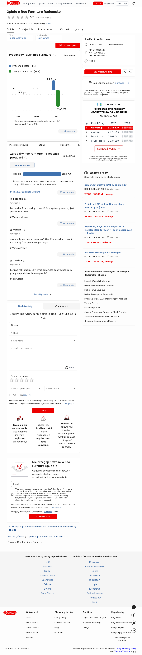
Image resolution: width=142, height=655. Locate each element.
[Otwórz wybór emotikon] (66, 367)
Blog (56, 627)
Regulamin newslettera (121, 622)
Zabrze (47, 584)
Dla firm (98, 3)
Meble (92, 61)
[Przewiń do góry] (133, 607)
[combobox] (39, 341)
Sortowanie (42, 35)
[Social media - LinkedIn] (133, 623)
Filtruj (11, 35)
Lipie (94, 584)
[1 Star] (11, 380)
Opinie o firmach (45, 3)
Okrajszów (94, 579)
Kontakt (29, 637)
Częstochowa (47, 575)
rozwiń (48, 23)
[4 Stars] (26, 380)
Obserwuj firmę (43, 516)
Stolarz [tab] (42, 145)
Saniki (95, 571)
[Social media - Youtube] (133, 630)
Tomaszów (95, 597)
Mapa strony (32, 622)
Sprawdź (120, 83)
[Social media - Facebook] (133, 615)
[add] (133, 615)
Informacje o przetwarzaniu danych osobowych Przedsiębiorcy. (42, 528)
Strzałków (94, 575)
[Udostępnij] (124, 71)
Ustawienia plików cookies (122, 638)
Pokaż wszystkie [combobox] (17, 38)
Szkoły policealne (64, 3)
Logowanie (109, 3)
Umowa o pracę (22, 165)
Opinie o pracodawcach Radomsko (46, 536)
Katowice (47, 566)
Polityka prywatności (121, 632)
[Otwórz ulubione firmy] (133, 3)
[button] (43, 17)
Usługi (86, 627)
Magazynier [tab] (65, 145)
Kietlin (95, 602)
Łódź (47, 562)
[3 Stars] (21, 380)
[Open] (74, 341)
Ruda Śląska (47, 593)
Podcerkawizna (95, 593)
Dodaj (43, 410)
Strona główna (16, 536)
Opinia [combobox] (14, 325)
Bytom (47, 588)
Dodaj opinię (70, 45)
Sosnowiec (47, 579)
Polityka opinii (117, 627)
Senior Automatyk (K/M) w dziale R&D (105, 185)
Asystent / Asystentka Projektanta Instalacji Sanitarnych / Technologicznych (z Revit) (108, 230)
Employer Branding (92, 622)
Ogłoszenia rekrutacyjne (94, 617)
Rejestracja (122, 3)
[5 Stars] (31, 380)
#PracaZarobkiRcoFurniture (25, 191)
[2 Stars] (16, 380)
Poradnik (80, 3)
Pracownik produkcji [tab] (18, 145)
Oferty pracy (29, 3)
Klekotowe (94, 588)
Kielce (47, 571)
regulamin (27, 395)
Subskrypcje (32, 632)
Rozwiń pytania (41, 294)
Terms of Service (122, 651)
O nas (28, 617)
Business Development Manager (102, 252)
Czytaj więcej (69, 403)
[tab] (25, 306)
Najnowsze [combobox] (43, 38)
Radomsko (94, 562)
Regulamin (116, 617)
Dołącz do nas (33, 627)
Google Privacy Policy (126, 648)
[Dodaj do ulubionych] (130, 71)
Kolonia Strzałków (95, 566)
